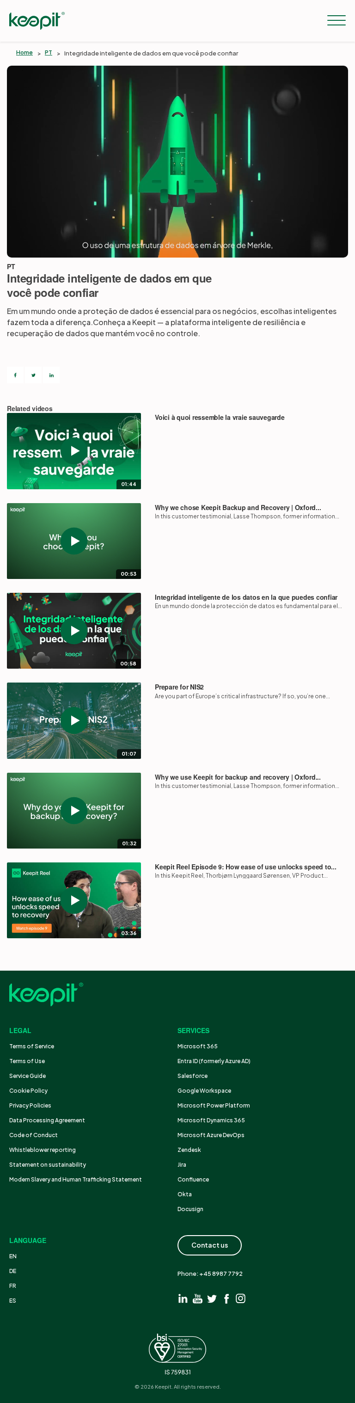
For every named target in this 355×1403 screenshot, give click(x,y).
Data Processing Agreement (47, 1120)
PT (48, 52)
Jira (182, 1164)
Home (24, 52)
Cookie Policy (28, 1090)
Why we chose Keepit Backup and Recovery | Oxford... (238, 507)
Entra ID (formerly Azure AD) (214, 1061)
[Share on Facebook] (15, 375)
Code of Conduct (33, 1135)
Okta (185, 1194)
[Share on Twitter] (33, 375)
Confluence (193, 1179)
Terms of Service (31, 1046)
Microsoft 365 (198, 1046)
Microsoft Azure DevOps (211, 1135)
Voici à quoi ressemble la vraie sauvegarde (220, 417)
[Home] (37, 21)
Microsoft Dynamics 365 (211, 1120)
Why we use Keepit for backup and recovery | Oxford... (238, 777)
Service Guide (27, 1075)
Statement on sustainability (47, 1164)
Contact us (209, 1245)
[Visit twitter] (212, 1298)
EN (13, 1256)
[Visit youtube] (197, 1298)
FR (12, 1285)
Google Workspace (204, 1090)
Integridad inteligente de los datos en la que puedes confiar (246, 597)
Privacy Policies (30, 1105)
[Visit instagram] (240, 1298)
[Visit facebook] (226, 1298)
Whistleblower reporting (42, 1149)
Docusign (190, 1209)
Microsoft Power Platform (214, 1105)
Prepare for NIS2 (179, 687)
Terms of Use (27, 1061)
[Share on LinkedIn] (51, 375)
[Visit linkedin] (183, 1298)
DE (12, 1271)
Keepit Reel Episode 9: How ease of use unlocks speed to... (246, 866)
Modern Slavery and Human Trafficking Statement (75, 1179)
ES (12, 1300)
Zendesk (189, 1149)
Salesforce (193, 1075)
